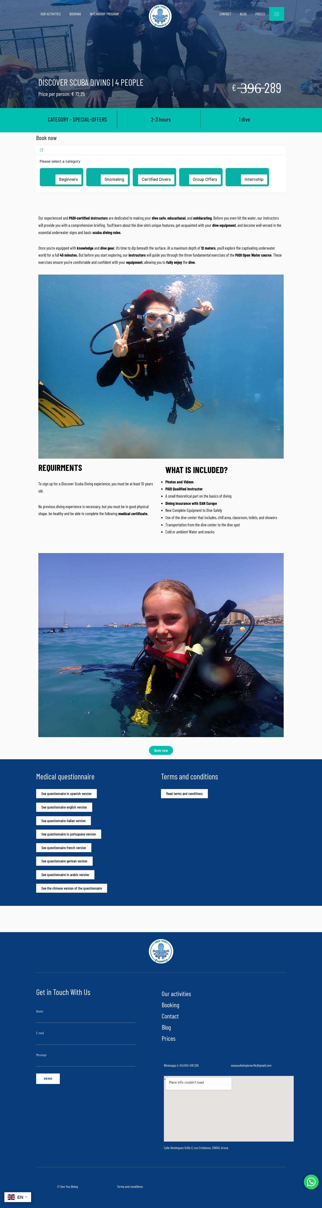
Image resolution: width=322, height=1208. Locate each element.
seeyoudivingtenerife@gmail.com (251, 1065)
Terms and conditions (130, 1186)
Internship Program (104, 13)
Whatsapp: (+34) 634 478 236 (181, 1065)
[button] (61, 177)
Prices (260, 13)
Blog (243, 13)
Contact (225, 13)
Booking (75, 13)
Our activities (51, 13)
